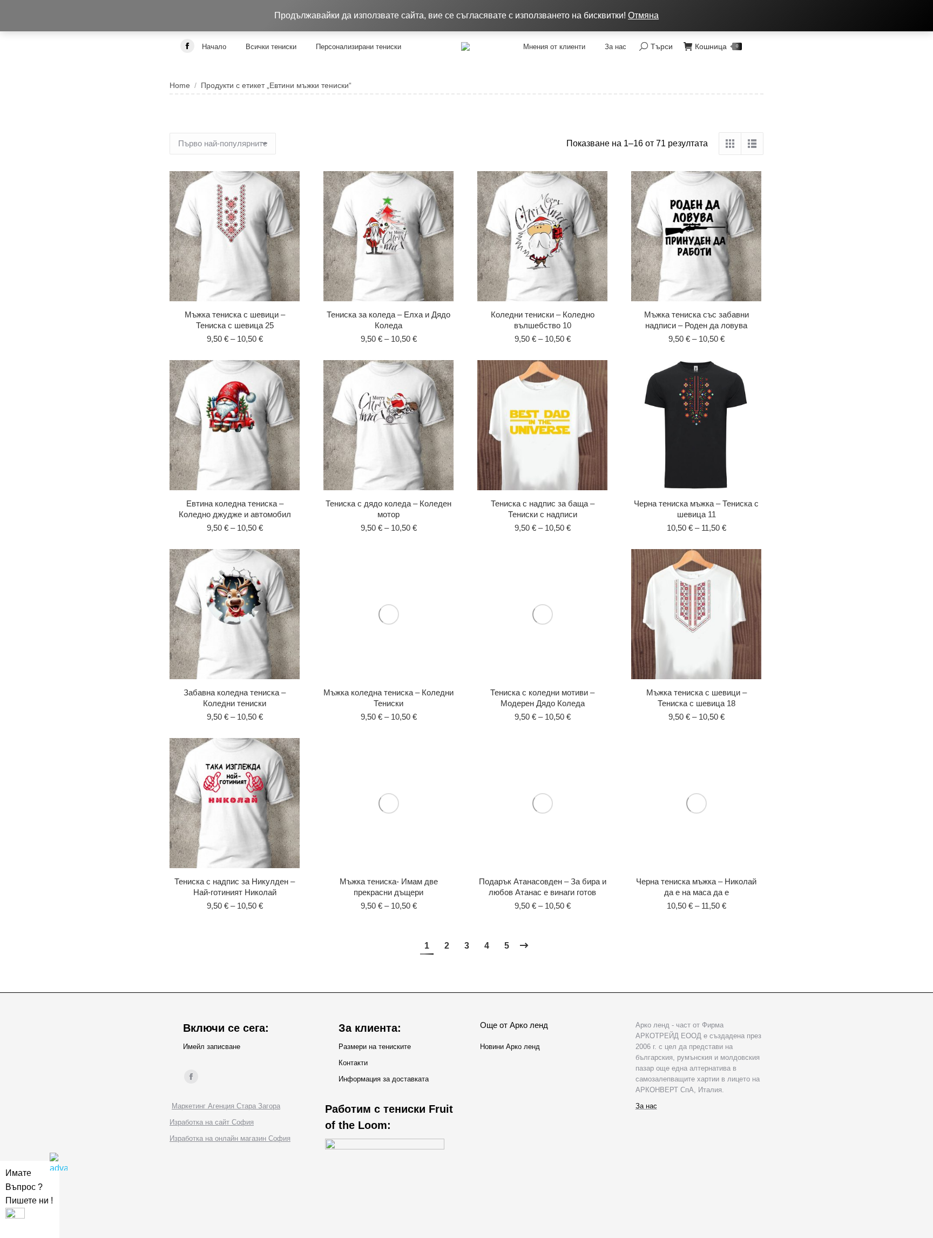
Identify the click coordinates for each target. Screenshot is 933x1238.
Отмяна (643, 15)
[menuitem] (214, 46)
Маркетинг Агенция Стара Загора (226, 1106)
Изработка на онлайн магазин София (230, 1138)
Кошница (716, 46)
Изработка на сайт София (212, 1122)
